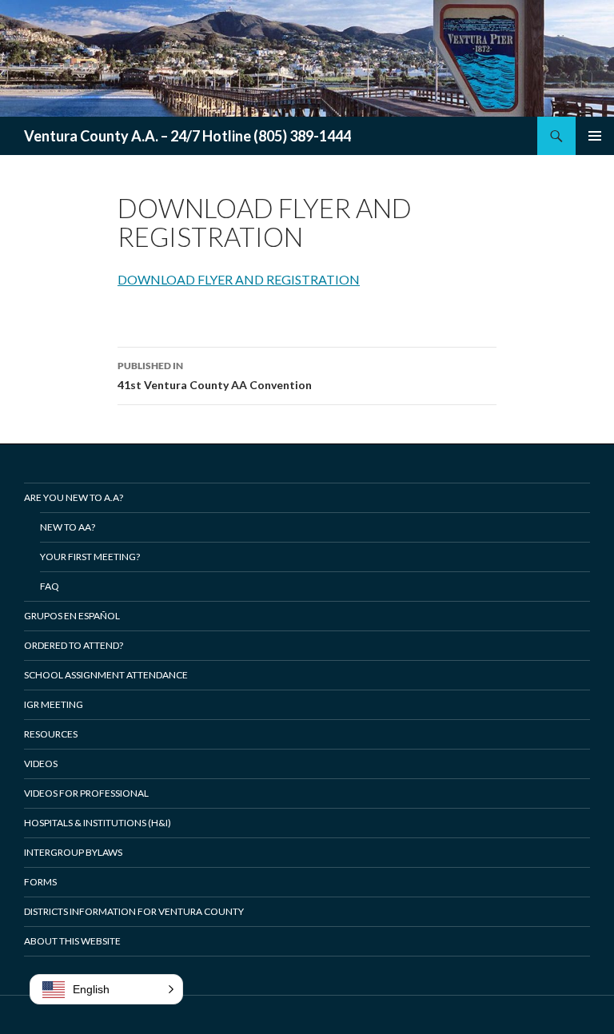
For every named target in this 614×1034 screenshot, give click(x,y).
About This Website (72, 941)
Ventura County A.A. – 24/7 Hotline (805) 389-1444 (187, 136)
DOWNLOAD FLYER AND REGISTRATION (239, 279)
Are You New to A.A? (73, 497)
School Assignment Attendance (106, 675)
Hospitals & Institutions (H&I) (97, 823)
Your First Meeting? (90, 557)
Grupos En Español (72, 616)
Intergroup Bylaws (73, 852)
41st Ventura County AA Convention (215, 376)
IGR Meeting (53, 704)
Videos (41, 764)
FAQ (49, 586)
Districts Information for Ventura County (134, 911)
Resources (51, 734)
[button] (106, 989)
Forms (40, 882)
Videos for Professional (86, 793)
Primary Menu (595, 136)
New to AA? (67, 527)
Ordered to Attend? (73, 645)
